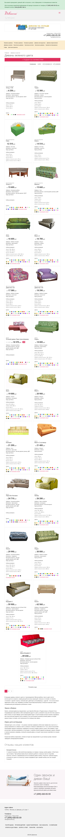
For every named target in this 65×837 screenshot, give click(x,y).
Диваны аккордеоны (40, 42)
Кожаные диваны (28, 42)
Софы (5, 47)
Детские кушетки (13, 47)
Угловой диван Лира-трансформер (17, 338)
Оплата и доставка (11, 827)
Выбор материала (32, 825)
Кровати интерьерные (51, 45)
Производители (20, 825)
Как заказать (43, 825)
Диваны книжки (8, 45)
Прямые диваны (8, 42)
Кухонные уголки (29, 45)
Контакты (40, 827)
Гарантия (32, 827)
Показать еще (32, 687)
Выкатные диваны (18, 45)
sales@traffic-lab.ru (20, 7)
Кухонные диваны (39, 45)
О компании (53, 825)
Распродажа (9, 825)
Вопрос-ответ (23, 827)
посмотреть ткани (21, 114)
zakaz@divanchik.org (55, 37)
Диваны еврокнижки (52, 42)
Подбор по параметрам (33, 60)
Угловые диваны (18, 42)
